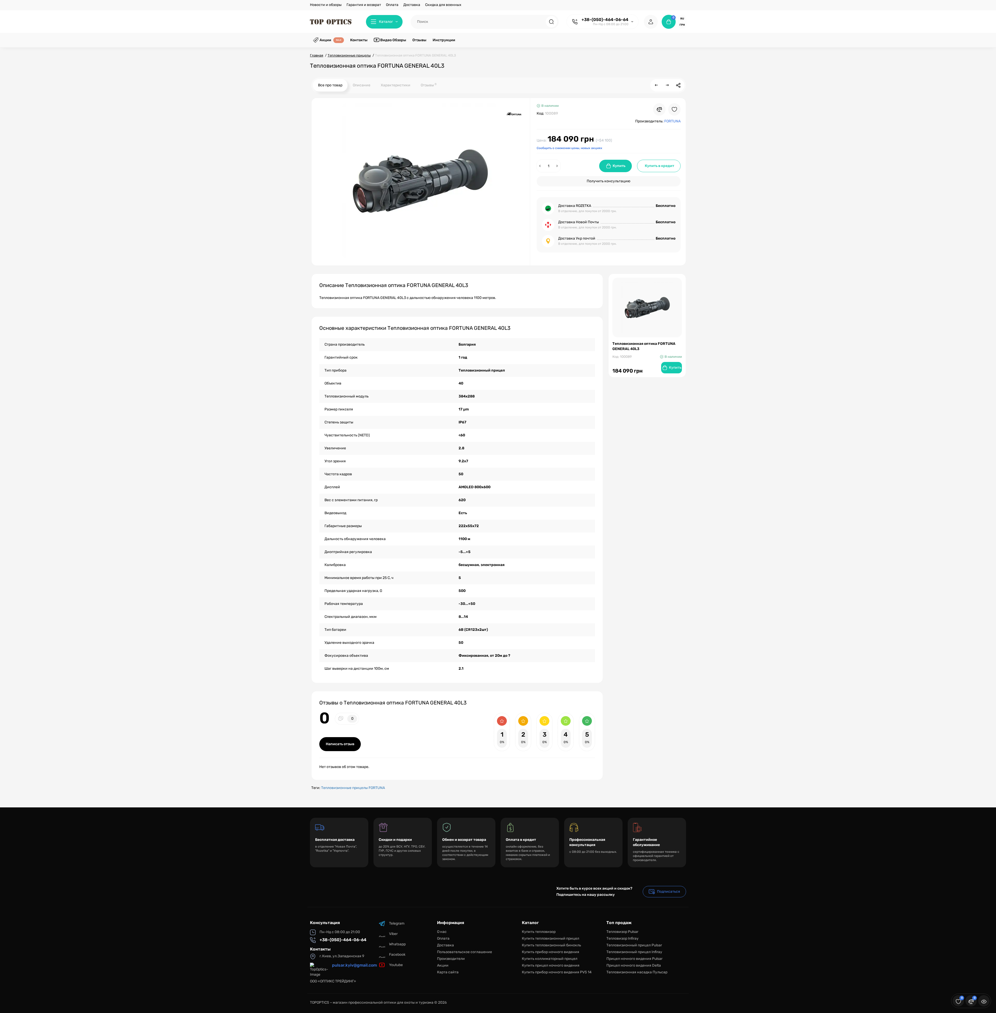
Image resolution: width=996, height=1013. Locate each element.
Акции (442, 965)
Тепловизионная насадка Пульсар (636, 972)
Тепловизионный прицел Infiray (634, 952)
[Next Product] (667, 85)
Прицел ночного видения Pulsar (634, 958)
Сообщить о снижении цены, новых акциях (569, 148)
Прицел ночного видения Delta (633, 965)
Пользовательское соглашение (464, 952)
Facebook (397, 954)
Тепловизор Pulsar (622, 932)
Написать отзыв (340, 744)
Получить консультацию (608, 181)
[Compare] (659, 109)
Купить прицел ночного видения (550, 965)
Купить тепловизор (539, 932)
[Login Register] (651, 22)
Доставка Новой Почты (578, 222)
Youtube (396, 965)
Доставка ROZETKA (574, 206)
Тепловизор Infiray (622, 938)
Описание (361, 85)
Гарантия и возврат (364, 5)
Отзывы (429, 84)
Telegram (396, 923)
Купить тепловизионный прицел (550, 938)
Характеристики (395, 85)
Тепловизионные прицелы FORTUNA (353, 788)
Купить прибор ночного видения (550, 952)
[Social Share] (678, 85)
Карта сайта (448, 972)
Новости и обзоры (326, 5)
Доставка (411, 5)
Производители (451, 958)
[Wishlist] (674, 109)
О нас (442, 932)
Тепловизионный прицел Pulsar (634, 945)
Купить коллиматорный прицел (549, 958)
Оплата (392, 5)
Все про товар (330, 85)
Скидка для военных (443, 5)
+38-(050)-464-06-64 (605, 19)
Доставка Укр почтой (576, 238)
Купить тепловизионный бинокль (551, 945)
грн (682, 24)
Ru (682, 18)
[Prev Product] (656, 85)
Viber (393, 934)
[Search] (551, 21)
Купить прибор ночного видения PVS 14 (557, 972)
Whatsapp (397, 944)
